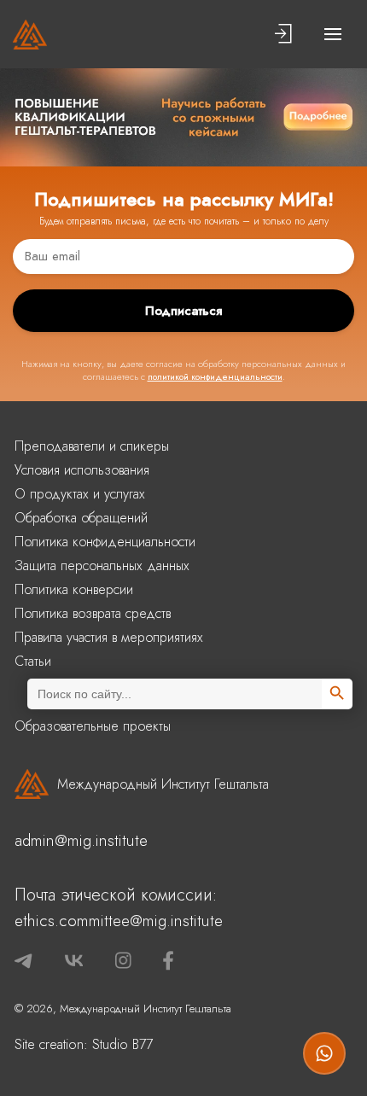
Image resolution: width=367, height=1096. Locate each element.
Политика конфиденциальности (105, 541)
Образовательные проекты (93, 726)
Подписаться (183, 310)
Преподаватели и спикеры (92, 446)
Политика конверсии (74, 589)
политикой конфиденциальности (215, 376)
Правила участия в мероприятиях (109, 637)
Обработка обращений (81, 518)
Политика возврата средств (93, 613)
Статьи (33, 661)
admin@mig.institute (81, 840)
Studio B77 (122, 1044)
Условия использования (82, 470)
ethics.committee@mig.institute (119, 920)
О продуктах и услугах (80, 494)
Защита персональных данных (102, 565)
